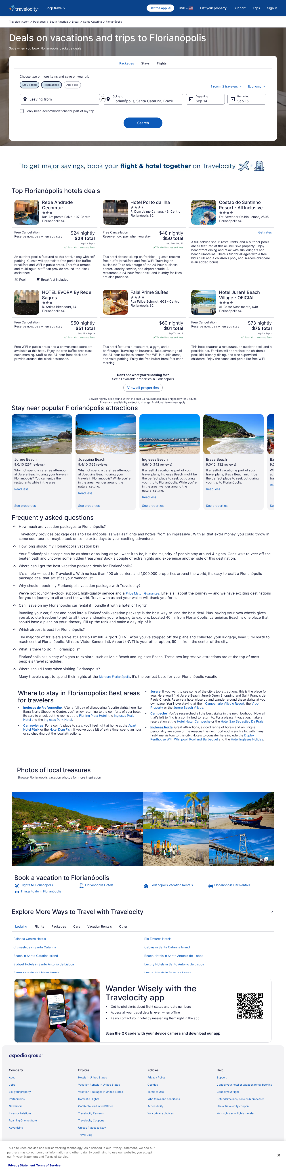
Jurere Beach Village (188, 707)
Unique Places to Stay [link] (92, 1127)
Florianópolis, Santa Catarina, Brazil (143, 101)
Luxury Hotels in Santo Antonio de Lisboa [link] (174, 964)
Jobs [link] (12, 1084)
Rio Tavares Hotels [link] (157, 939)
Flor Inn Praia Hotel (93, 715)
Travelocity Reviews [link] (91, 1113)
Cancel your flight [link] (228, 1091)
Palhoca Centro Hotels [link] (29, 939)
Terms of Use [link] (155, 1091)
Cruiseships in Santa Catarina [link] (34, 947)
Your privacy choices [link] (160, 1113)
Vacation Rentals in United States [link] (99, 1084)
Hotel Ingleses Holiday (247, 739)
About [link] (12, 1077)
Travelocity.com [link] (19, 21)
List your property (213, 8)
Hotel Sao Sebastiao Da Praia (242, 721)
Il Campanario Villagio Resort (223, 703)
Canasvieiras (33, 725)
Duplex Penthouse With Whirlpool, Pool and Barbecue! (202, 737)
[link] (46, 885)
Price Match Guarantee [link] (142, 593)
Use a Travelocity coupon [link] (233, 1106)
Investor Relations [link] (20, 1113)
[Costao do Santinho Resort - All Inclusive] (231, 240)
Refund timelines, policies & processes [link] (240, 1099)
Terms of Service (48, 1165)
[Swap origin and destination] (102, 99)
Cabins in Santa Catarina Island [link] (167, 947)
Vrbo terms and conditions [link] (163, 1099)
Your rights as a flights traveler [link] (235, 1113)
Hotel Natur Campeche (193, 721)
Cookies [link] (152, 1084)
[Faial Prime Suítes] (143, 327)
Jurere (155, 691)
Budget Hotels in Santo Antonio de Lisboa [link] (43, 964)
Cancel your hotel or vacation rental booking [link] (244, 1084)
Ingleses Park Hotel (58, 719)
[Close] (279, 1155)
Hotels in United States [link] (92, 1077)
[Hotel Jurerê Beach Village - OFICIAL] (231, 327)
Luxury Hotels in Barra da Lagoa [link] (167, 973)
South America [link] (59, 21)
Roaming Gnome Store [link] (23, 1120)
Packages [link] (39, 21)
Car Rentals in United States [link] (95, 1106)
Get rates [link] (265, 232)
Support (240, 8)
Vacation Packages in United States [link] (100, 1091)
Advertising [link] (16, 1127)
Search (143, 123)
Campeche (158, 713)
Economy (254, 86)
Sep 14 (201, 101)
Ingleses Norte (161, 727)
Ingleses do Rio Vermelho (42, 707)
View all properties (143, 387)
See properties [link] (25, 505)
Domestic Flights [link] (88, 1099)
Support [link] (222, 1077)
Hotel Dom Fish (61, 729)
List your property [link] (20, 1091)
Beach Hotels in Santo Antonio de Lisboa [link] (173, 956)
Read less (21, 489)
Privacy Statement (21, 1165)
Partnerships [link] (17, 1099)
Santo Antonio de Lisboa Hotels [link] (36, 973)
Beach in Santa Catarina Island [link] (35, 956)
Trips (256, 8)
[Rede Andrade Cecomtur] (54, 240)
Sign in (272, 8)
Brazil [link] (75, 21)
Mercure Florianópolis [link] (114, 676)
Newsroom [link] (15, 1106)
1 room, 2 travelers (224, 86)
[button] (143, 911)
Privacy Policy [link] (156, 1077)
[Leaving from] (60, 99)
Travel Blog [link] (85, 1134)
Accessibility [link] (155, 1106)
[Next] (274, 462)
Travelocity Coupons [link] (91, 1120)
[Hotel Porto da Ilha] (143, 240)
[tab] (127, 63)
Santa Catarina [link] (92, 21)
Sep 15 (243, 101)
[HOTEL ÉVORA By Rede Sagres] (54, 327)
